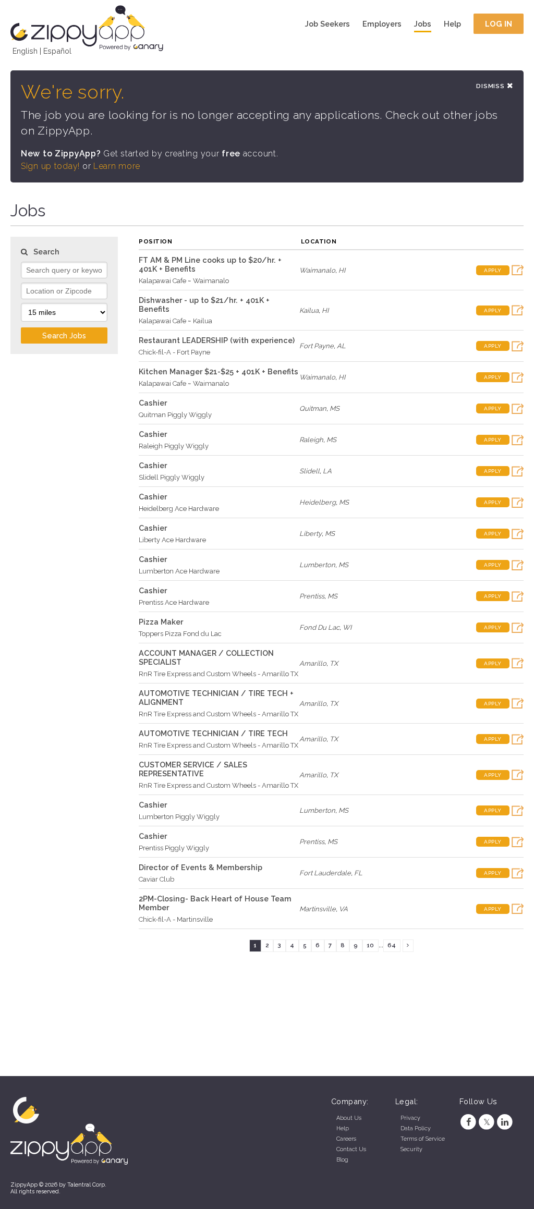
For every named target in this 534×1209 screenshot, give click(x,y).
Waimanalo (317, 270)
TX (334, 663)
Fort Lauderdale (325, 873)
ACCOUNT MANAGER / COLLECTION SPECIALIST (206, 657)
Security (411, 1149)
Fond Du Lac (319, 627)
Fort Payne (316, 346)
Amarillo (312, 663)
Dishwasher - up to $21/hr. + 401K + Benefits (204, 304)
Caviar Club (156, 879)
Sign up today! (50, 166)
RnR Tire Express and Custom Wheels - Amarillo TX (218, 674)
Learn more (116, 166)
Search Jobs (64, 335)
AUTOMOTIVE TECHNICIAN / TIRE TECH (213, 733)
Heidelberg (317, 502)
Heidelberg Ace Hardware (179, 508)
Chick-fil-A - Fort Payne (174, 352)
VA (343, 909)
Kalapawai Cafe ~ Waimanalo (184, 281)
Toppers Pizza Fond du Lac (180, 634)
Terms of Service (422, 1138)
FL (358, 873)
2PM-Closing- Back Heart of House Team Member (215, 903)
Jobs (422, 23)
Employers (382, 23)
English (25, 50)
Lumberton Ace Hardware (179, 571)
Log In (499, 23)
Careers (346, 1138)
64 (391, 945)
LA (327, 471)
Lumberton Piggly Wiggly (179, 817)
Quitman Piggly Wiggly (175, 415)
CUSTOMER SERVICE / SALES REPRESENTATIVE (193, 769)
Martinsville (317, 909)
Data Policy (415, 1128)
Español (57, 50)
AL (341, 346)
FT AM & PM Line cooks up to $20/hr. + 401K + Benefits (210, 264)
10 (370, 945)
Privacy (410, 1118)
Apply (493, 270)
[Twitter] (487, 1122)
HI (341, 270)
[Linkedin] (505, 1122)
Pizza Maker (161, 621)
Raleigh (311, 440)
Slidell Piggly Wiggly (171, 477)
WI (347, 627)
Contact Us (351, 1149)
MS (334, 408)
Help (452, 23)
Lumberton (317, 565)
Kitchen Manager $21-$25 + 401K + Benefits (218, 371)
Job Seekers (327, 23)
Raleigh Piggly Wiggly (174, 446)
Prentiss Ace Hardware (174, 602)
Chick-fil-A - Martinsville (176, 919)
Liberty (310, 534)
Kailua (309, 310)
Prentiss (311, 596)
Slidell (309, 471)
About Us (348, 1118)
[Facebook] (468, 1122)
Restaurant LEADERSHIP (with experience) (217, 340)
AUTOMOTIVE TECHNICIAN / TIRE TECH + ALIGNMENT (216, 697)
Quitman (312, 408)
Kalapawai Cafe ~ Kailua (175, 321)
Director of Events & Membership (200, 867)
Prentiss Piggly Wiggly (174, 848)
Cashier (153, 402)
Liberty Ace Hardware (172, 540)
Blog (342, 1159)
